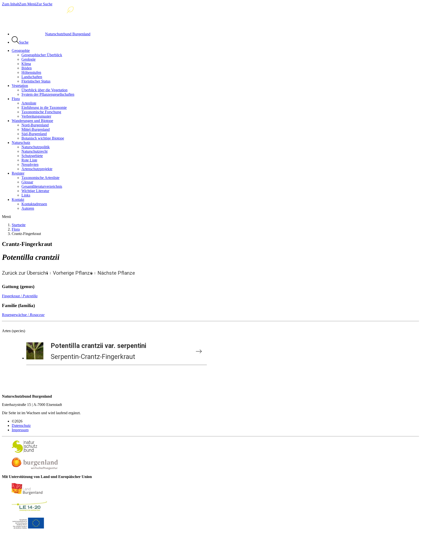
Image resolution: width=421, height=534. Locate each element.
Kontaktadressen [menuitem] (34, 204)
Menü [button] (6, 217)
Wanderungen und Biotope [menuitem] (32, 121)
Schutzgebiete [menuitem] (32, 156)
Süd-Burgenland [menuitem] (34, 134)
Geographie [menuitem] (21, 50)
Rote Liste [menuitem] (29, 160)
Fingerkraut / (20, 296)
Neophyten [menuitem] (29, 164)
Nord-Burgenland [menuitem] (35, 125)
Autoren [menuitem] (27, 208)
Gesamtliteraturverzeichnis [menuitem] (41, 186)
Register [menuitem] (18, 173)
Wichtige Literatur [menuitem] (35, 191)
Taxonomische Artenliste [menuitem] (40, 178)
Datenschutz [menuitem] (21, 425)
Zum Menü (27, 4)
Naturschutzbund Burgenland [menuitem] (67, 34)
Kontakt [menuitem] (18, 199)
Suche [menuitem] (24, 42)
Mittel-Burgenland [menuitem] (35, 129)
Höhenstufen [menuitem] (31, 72)
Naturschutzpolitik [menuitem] (35, 147)
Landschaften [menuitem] (31, 77)
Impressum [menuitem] (20, 430)
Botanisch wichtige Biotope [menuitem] (42, 138)
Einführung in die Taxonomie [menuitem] (44, 107)
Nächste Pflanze (116, 273)
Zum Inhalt (10, 4)
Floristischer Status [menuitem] (35, 81)
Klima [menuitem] (26, 64)
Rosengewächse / (23, 315)
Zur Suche (44, 4)
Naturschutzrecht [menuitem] (34, 151)
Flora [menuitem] (16, 99)
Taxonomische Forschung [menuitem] (41, 112)
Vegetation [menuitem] (20, 86)
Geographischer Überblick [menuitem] (41, 55)
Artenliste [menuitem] (28, 103)
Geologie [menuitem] (28, 59)
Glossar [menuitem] (27, 182)
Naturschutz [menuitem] (21, 143)
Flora (16, 229)
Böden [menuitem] (26, 68)
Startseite (19, 225)
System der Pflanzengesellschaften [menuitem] (47, 94)
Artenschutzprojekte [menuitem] (36, 169)
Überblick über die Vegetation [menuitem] (44, 90)
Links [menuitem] (25, 195)
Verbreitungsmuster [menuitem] (36, 116)
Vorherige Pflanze (73, 273)
